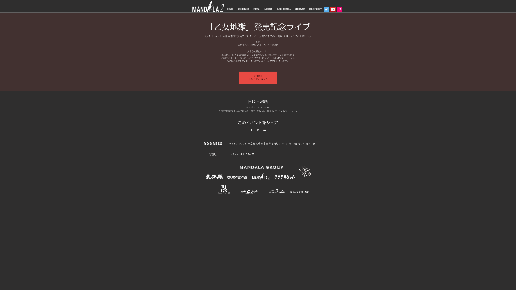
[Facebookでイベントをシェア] (251, 130)
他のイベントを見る (258, 79)
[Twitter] (326, 9)
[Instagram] (339, 9)
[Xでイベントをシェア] (258, 130)
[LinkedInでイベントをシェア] (264, 130)
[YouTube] (333, 9)
